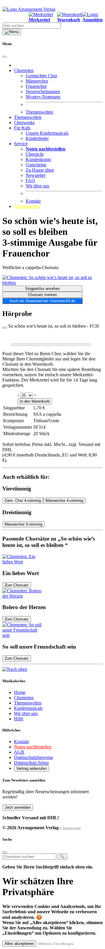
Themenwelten (39, 112)
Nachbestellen (27, 206)
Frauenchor (36, 86)
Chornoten (24, 697)
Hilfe (18, 718)
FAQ (30, 180)
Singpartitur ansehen (42, 288)
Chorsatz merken (42, 295)
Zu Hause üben (40, 169)
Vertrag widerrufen (31, 768)
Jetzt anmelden (18, 807)
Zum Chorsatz (17, 585)
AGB (19, 752)
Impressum (71, 828)
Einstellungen (63, 944)
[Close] (4, 57)
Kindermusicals (28, 708)
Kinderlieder (37, 138)
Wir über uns (37, 185)
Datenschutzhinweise (33, 757)
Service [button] (21, 143)
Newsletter (36, 175)
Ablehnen (44, 944)
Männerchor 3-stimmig (23, 524)
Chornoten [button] (24, 70)
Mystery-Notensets (43, 96)
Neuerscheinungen (43, 91)
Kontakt (33, 201)
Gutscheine (36, 164)
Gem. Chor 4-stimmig (23, 500)
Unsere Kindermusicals (47, 133)
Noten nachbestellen (32, 746)
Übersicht (34, 154)
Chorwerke (24, 122)
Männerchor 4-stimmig (64, 500)
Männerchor (37, 80)
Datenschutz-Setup (31, 762)
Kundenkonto (38, 159)
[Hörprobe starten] (4, 328)
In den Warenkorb (35, 401)
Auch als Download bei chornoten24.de (42, 301)
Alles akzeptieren (19, 943)
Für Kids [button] (22, 127)
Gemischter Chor (41, 75)
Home (19, 692)
